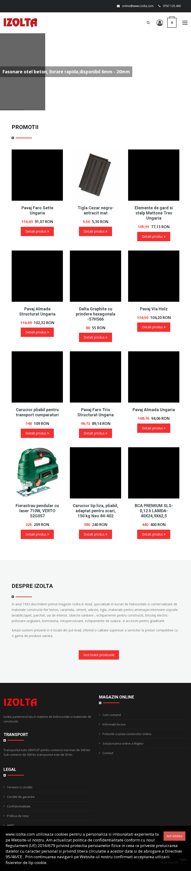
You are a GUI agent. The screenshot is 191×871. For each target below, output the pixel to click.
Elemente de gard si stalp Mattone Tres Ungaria (154, 212)
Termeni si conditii (19, 787)
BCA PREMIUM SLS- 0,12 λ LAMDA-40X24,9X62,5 (154, 510)
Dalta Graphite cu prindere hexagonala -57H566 (95, 314)
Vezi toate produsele (98, 655)
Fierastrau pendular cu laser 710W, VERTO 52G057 (37, 510)
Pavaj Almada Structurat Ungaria (37, 311)
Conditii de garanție (21, 797)
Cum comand (111, 715)
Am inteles (174, 836)
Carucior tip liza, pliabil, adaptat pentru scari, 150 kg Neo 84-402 (95, 510)
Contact (107, 753)
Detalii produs (36, 231)
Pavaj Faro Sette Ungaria (37, 210)
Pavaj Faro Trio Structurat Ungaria (95, 412)
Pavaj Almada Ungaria (154, 409)
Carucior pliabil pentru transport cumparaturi (37, 412)
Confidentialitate (19, 806)
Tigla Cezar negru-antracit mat (96, 210)
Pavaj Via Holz (154, 308)
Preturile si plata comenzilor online (126, 734)
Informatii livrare (114, 724)
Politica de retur (18, 816)
